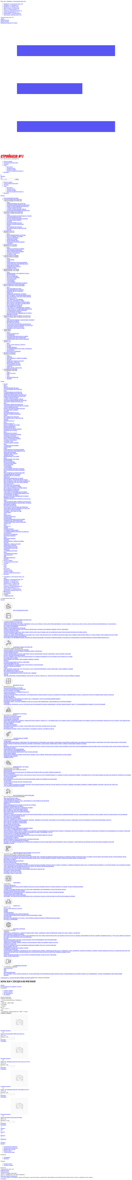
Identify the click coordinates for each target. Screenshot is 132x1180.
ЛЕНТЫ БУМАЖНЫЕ (16, 814)
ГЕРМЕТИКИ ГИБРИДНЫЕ (11, 742)
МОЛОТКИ (23, 839)
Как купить (10, 166)
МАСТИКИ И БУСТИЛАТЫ (11, 670)
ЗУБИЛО (58, 865)
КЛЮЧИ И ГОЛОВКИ (84, 831)
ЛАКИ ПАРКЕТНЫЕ (52, 669)
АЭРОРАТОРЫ (8, 689)
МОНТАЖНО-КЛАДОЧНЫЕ (69, 634)
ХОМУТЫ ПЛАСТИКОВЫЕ (48, 954)
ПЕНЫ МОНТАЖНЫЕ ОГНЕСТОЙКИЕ (34, 754)
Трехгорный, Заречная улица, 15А (12, 14)
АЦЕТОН (6, 673)
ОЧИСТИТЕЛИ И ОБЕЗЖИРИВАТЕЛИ (14, 750)
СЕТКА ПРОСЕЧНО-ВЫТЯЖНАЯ (52, 624)
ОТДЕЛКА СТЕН (8, 727)
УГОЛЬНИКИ (23, 807)
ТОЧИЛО (58, 858)
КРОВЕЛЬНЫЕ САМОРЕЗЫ (11, 950)
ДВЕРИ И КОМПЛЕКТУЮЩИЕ (12, 716)
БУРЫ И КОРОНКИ (40, 865)
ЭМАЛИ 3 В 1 (44, 675)
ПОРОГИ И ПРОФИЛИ (96, 720)
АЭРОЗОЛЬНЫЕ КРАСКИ (11, 652)
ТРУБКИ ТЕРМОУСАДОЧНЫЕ (58, 886)
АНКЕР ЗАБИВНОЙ (39, 933)
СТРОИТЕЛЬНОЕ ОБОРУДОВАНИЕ (14, 836)
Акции (2, 18)
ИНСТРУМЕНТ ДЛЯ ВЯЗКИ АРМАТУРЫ (66, 831)
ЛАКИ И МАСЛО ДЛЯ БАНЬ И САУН (22, 669)
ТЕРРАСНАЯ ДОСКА (109, 720)
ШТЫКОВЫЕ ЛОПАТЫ (104, 820)
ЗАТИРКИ (54, 634)
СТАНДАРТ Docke (9, 692)
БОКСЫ (43, 896)
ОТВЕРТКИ (127, 831)
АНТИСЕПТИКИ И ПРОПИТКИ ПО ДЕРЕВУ (16, 649)
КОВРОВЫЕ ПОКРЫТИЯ (11, 720)
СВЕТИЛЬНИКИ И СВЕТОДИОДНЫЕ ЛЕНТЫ (53, 889)
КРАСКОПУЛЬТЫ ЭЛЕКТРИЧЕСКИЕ (29, 856)
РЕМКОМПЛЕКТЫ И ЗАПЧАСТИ (26, 866)
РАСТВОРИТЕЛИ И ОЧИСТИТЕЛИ (13, 671)
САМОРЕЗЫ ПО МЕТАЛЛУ (53, 950)
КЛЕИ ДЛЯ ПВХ (41, 746)
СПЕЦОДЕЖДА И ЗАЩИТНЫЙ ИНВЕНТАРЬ (16, 833)
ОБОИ (19, 728)
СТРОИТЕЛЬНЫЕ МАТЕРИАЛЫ (13, 392)
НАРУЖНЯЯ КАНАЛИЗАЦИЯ (48, 779)
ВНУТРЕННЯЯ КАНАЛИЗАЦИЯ (13, 779)
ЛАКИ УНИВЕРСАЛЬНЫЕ (65, 669)
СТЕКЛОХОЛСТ (111, 624)
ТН (28, 692)
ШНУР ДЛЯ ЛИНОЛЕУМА (122, 720)
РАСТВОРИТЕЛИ (26, 673)
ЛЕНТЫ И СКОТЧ (9, 813)
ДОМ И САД (7, 526)
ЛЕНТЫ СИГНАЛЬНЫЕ (96, 814)
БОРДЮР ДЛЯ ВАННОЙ (32, 784)
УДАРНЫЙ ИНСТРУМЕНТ (11, 837)
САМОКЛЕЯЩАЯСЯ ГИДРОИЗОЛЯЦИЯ (60, 701)
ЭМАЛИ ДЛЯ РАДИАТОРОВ (56, 675)
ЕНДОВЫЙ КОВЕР (32, 694)
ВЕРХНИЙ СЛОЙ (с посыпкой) (12, 701)
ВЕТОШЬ (6, 918)
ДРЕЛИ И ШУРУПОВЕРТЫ (11, 856)
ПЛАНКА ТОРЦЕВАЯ (82, 694)
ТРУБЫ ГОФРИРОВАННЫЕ (75, 886)
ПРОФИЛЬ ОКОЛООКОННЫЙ (32, 704)
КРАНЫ (11, 775)
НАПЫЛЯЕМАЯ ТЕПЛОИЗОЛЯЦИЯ (14, 749)
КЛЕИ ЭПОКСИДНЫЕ (115, 746)
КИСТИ (24, 841)
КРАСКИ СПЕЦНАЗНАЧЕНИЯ (12, 666)
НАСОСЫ (39, 775)
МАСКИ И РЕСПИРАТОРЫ (15, 835)
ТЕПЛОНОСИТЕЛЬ (16, 781)
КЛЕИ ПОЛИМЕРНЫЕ (81, 746)
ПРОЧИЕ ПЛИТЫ (82, 632)
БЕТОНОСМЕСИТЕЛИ (10, 862)
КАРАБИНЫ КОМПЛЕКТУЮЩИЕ (29, 945)
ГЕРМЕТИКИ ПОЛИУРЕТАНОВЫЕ (23, 743)
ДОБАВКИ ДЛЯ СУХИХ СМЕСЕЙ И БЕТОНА (38, 634)
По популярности (5, 986)
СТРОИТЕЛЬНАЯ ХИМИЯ (11, 445)
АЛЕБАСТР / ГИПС (9, 634)
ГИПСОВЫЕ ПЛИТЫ (27, 632)
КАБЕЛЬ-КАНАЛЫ (33, 886)
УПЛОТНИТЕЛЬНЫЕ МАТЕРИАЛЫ (101, 775)
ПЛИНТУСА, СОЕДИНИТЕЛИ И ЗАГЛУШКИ (53, 720)
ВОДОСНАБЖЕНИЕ (9, 773)
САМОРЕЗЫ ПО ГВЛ (25, 950)
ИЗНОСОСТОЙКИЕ (34, 656)
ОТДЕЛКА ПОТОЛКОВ (10, 724)
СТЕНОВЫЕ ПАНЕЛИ (36, 728)
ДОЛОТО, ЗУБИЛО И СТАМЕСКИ (26, 831)
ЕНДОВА (11, 698)
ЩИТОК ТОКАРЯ (47, 835)
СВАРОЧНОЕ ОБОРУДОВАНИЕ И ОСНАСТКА (17, 867)
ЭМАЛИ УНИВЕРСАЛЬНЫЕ (72, 675)
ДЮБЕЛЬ (19, 942)
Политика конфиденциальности (15, 171)
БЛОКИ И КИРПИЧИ (10, 629)
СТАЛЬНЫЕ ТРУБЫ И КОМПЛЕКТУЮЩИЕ (68, 775)
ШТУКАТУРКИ (113, 634)
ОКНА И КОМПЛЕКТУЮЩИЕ (12, 722)
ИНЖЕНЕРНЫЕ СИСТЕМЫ (11, 459)
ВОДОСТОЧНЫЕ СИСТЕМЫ (12, 690)
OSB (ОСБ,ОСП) (8, 968)
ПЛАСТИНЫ (19, 948)
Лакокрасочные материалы (11, 1148)
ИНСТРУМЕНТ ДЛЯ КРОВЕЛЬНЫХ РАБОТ (16, 809)
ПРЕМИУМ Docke (22, 692)
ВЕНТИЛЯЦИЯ (8, 771)
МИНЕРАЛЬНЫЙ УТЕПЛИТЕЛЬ (61, 637)
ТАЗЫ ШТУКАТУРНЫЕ (29, 805)
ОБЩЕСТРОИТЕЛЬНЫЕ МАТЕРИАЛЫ (14, 628)
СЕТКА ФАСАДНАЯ (77, 624)
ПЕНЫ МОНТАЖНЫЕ (10, 753)
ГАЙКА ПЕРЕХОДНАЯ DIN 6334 (50, 935)
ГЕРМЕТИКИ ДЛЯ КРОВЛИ (62, 742)
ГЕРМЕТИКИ (7, 741)
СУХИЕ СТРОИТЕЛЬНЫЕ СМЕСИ (13, 633)
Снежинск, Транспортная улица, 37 (13, 10)
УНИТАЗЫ (115, 784)
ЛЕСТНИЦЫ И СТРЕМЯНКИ (12, 817)
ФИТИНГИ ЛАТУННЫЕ (124, 775)
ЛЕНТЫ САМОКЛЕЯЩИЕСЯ (82, 814)
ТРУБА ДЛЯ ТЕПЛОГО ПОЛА (27, 775)
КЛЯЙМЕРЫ (7, 948)
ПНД (43, 775)
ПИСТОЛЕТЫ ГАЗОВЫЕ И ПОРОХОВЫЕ (15, 821)
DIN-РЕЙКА (7, 896)
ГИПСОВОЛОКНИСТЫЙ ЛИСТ (12, 632)
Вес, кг (2, 1007)
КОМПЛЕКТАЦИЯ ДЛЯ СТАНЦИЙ (83, 865)
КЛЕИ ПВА (72, 746)
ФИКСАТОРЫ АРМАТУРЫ (11, 956)
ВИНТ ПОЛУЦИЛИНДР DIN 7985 (32, 935)
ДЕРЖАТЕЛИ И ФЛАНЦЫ (41, 772)
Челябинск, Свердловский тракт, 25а (16, 1)
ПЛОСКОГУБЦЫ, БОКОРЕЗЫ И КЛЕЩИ (15, 832)
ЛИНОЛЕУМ (28, 720)
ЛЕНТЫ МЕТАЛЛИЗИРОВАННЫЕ (63, 814)
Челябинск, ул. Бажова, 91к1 (11, 6)
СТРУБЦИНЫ (43, 832)
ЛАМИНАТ (21, 720)
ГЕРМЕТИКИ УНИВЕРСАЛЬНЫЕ (77, 743)
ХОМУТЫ (6, 953)
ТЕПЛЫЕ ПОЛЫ (27, 781)
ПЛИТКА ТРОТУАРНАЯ (22, 629)
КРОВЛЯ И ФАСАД (9, 423)
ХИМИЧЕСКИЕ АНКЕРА (11, 756)
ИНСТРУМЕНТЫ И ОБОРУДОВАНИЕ (14, 472)
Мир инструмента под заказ (11, 798)
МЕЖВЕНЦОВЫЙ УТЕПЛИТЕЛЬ (23, 637)
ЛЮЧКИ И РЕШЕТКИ (55, 772)
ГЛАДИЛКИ (12, 841)
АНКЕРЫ (6, 931)
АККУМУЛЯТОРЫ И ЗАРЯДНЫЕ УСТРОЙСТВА (17, 865)
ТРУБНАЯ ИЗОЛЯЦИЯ (10, 776)
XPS (12, 637)
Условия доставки (11, 169)
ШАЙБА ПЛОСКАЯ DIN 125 (67, 935)
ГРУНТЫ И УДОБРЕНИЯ (10, 919)
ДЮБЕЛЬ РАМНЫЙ (42, 942)
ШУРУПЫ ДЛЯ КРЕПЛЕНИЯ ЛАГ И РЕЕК (24, 952)
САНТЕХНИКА (8, 783)
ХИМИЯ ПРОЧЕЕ (8, 757)
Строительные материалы (10, 1146)
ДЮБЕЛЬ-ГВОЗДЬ (53, 942)
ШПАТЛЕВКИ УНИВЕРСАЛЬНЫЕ (29, 659)
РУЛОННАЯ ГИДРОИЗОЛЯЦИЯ (12, 700)
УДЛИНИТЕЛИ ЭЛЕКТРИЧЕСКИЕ (13, 893)
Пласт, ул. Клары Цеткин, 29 (11, 9)
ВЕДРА (6, 805)
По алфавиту (13, 986)
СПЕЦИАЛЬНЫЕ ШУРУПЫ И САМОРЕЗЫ (109, 950)
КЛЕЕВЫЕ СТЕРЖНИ (67, 865)
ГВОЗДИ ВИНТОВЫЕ (10, 939)
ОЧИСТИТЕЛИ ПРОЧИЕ (31, 752)
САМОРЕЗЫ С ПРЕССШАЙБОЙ (70, 950)
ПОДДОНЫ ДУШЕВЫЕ (67, 784)
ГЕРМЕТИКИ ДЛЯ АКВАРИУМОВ (28, 742)
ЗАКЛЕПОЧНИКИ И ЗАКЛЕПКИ (46, 831)
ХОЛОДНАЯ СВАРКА (10, 747)
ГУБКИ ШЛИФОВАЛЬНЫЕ (11, 800)
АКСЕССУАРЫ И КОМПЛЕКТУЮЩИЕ (14, 784)
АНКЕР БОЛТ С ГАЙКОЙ (19, 933)
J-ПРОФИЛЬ (14, 704)
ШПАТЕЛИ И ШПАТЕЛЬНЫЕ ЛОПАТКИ (102, 841)
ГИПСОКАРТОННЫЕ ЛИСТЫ (42, 632)
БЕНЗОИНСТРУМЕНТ (10, 859)
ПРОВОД (47, 886)
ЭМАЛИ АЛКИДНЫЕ (49, 653)
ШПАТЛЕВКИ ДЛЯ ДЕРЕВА (11, 659)
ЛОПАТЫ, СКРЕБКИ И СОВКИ (12, 818)
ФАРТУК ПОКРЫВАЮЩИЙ (47, 698)
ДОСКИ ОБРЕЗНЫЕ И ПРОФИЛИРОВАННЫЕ (41, 973)
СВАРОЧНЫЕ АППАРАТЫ (29, 869)
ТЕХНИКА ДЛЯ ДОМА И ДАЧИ (12, 871)
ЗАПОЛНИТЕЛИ (18, 698)
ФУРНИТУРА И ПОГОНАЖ (11, 717)
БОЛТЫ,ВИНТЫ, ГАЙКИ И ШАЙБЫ (14, 934)
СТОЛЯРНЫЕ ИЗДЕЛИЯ (10, 553)
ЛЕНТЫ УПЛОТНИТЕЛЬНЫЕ (12, 816)
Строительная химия (9, 1152)
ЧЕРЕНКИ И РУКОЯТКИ (91, 820)
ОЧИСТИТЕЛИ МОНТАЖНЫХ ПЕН (14, 752)
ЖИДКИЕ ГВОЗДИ (9, 746)
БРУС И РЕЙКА (8, 973)
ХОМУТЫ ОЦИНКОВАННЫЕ (32, 954)
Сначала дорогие (8, 992)
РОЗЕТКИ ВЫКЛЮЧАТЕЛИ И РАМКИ (14, 890)
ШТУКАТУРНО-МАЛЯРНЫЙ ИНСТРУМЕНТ (16, 840)
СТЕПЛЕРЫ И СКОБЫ (33, 832)
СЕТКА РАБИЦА (66, 624)
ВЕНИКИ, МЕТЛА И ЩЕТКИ (12, 802)
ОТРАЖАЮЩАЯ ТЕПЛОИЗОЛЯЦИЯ (80, 637)
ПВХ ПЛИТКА (36, 720)
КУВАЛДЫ (17, 839)
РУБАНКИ (53, 858)
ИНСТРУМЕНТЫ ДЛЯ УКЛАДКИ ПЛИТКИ (16, 810)
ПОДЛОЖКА (7, 637)
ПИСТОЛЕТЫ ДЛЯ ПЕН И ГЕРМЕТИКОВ (15, 822)
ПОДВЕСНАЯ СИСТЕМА (49, 726)
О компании (7, 1157)
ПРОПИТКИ (38, 651)
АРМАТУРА (7, 624)
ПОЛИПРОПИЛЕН (50, 775)
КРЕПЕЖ (16, 775)
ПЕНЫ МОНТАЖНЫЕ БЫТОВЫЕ (13, 754)
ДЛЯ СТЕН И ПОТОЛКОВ (21, 656)
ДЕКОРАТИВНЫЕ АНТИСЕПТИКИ (13, 651)
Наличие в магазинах (6, 998)
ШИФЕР (48, 629)
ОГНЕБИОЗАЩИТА (29, 651)
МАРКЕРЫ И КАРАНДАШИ (40, 841)
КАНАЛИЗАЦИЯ (8, 777)
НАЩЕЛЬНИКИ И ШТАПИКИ (72, 973)
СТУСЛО (49, 832)
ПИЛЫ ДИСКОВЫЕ (102, 856)
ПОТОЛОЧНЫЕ (52, 656)
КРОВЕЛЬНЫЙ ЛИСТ (10, 697)
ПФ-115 (33, 675)
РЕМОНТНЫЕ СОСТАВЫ (88, 634)
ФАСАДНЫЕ (68, 656)
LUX (15, 692)
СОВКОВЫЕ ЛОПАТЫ (77, 820)
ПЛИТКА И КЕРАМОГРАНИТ (74, 720)
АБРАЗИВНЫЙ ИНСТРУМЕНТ (12, 799)
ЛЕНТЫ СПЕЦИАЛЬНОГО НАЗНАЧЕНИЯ (115, 814)
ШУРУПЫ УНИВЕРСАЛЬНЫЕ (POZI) (60, 952)
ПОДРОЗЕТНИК (50, 896)
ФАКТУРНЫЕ (61, 656)
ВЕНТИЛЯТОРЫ (8, 772)
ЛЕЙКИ (6, 911)
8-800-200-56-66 (5, 20)
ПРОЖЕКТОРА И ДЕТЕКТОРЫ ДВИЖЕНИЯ (27, 889)
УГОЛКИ (25, 948)
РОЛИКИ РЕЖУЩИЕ (24, 811)
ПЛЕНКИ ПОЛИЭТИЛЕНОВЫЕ (29, 915)
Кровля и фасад (8, 1150)
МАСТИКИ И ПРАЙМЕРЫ (11, 626)
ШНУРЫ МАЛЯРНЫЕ (85, 841)
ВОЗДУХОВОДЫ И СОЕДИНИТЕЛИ (23, 772)
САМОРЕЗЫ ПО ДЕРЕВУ (38, 950)
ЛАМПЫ (6, 889)
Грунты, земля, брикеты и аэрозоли (13, 908)
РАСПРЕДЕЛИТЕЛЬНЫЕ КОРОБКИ (65, 896)
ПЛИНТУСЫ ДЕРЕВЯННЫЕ (89, 973)
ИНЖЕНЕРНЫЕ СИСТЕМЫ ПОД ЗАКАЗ (15, 769)
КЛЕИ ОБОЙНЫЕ (63, 746)
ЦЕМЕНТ (98, 634)
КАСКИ (6, 835)
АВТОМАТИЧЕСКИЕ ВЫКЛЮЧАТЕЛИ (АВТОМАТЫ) (26, 896)
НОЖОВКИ (25, 828)
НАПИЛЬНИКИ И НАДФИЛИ (115, 831)
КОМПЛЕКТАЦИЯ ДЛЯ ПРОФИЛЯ (61, 632)
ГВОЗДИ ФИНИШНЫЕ (37, 939)
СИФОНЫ (100, 784)
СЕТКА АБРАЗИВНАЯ (25, 800)
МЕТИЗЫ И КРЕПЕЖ (9, 538)
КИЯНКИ (10, 839)
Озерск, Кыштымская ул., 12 (11, 12)
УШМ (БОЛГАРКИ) (67, 858)
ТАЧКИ (40, 915)
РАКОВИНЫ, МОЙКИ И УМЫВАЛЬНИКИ (85, 784)
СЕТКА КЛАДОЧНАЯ (36, 624)
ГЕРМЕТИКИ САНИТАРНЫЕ (41, 743)
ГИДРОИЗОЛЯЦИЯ (20, 634)
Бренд (2, 1001)
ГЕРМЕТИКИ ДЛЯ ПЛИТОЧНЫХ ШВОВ (107, 742)
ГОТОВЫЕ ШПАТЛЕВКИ (11, 658)
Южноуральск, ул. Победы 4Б (11, 8)
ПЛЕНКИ (18, 825)
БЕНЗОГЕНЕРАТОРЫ (10, 860)
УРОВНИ (30, 807)
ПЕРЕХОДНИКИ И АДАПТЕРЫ (102, 865)
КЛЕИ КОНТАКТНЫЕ (52, 746)
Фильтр (3, 985)
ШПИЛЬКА (28, 937)
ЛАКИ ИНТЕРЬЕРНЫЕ (39, 669)
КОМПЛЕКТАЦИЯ (9, 696)
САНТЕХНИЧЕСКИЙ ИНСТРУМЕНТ (14, 786)
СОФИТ (72, 704)
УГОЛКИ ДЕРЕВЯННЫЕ (104, 973)
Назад (8, 202)
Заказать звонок (5, 21)
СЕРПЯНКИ (26, 624)
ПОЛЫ (79, 634)
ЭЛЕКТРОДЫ (41, 869)
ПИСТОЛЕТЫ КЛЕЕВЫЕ (25, 858)
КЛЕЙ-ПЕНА (125, 746)
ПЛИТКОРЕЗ (14, 811)
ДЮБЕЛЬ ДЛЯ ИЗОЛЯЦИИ (29, 942)
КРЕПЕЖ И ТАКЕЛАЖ (10, 943)
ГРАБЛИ (6, 915)
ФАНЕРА (6, 975)
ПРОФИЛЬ (74, 632)
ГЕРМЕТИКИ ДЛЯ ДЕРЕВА (46, 742)
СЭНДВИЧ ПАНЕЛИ (48, 728)
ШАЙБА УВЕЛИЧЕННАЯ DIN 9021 (85, 935)
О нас (5, 165)
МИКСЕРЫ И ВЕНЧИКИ (55, 841)
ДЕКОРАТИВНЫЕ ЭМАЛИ (23, 675)
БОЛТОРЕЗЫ (7, 828)
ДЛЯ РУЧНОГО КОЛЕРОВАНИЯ (34, 664)
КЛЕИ (59, 634)
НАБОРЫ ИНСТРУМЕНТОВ (98, 831)
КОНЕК (26, 698)
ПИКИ (31, 828)
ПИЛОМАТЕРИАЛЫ (9, 972)
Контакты (6, 172)
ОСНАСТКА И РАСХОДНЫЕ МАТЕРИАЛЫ (16, 863)
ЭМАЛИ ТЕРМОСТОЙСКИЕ (63, 653)
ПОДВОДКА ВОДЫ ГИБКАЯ (52, 784)
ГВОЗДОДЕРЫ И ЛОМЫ (10, 831)
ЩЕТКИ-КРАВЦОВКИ (47, 866)
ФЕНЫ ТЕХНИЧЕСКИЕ (79, 858)
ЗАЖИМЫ (6, 886)
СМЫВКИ (33, 673)
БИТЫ (32, 865)
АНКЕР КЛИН (30, 933)
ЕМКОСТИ (7, 803)
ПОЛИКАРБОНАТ (9, 912)
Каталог (3, 195)
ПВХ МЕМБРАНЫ (43, 701)
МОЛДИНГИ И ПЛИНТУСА (11, 726)
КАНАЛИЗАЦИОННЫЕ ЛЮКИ (31, 779)
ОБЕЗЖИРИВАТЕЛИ (15, 673)
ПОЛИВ (6, 909)
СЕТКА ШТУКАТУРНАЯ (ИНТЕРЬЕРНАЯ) (95, 624)
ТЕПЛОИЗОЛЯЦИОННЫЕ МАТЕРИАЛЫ (15, 636)
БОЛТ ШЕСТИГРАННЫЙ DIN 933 (13, 935)
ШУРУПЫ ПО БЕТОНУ (43, 952)
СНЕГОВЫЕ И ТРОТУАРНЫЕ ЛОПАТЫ (60, 820)
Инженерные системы (9, 1149)
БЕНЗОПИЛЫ (19, 860)
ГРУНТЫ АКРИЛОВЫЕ (10, 653)
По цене (19, 986)
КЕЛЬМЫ (18, 841)
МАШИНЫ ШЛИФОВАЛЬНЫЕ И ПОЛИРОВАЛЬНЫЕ (61, 856)
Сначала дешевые (8, 990)
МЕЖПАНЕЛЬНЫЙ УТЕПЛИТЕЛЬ (42, 637)
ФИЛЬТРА (114, 775)
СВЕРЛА (38, 866)
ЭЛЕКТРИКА (7, 515)
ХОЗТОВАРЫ (7, 916)
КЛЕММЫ (42, 886)
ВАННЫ (41, 784)
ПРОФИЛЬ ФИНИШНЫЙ (48, 704)
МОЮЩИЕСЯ (44, 656)
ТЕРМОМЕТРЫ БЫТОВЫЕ (52, 918)
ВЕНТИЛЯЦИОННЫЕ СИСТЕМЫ (13, 688)
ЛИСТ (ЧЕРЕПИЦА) (33, 698)
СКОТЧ (23, 816)
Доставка (6, 164)
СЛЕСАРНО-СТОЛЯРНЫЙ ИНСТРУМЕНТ (15, 829)
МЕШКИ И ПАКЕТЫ (9, 825)
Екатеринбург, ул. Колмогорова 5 (12, 13)
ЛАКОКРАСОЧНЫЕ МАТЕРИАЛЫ (13, 404)
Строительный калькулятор (11, 162)
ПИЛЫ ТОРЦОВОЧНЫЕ (115, 856)
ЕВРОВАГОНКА (59, 973)
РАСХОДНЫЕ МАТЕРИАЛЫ (11, 824)
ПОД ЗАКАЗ (116, 935)
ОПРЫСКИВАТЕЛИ (14, 915)
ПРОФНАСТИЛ (42, 629)
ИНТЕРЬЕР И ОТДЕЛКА (10, 433)
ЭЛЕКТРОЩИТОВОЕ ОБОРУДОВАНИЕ (15, 895)
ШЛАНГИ (6, 775)
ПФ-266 (38, 675)
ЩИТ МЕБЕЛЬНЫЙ (116, 973)
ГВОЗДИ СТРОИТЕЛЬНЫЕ (23, 939)
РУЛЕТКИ (16, 807)
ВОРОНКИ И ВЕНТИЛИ (19, 689)
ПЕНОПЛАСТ (105, 637)
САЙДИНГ (7, 703)
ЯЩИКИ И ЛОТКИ (9, 843)
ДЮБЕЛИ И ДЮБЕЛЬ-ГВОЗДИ (12, 941)
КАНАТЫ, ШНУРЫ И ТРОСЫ (12, 945)
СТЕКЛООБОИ (25, 728)
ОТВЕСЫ (65, 841)
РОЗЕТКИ (39, 892)
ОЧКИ (25, 835)
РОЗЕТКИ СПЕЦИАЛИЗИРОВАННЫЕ (53, 892)
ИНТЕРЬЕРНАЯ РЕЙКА (10, 728)
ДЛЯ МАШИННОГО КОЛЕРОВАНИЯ (14, 664)
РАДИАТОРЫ (7, 781)
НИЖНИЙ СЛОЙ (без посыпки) (29, 701)
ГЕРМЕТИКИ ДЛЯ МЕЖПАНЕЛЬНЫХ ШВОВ (83, 742)
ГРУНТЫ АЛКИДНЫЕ (23, 653)
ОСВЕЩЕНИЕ (8, 888)
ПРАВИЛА (71, 841)
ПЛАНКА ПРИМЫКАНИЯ (68, 694)
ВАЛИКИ (6, 841)
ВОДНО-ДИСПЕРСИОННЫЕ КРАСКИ (14, 655)
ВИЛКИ (12, 886)
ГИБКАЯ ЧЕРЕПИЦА (10, 693)
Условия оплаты (11, 168)
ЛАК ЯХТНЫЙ (8, 669)
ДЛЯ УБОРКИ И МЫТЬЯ (32, 918)
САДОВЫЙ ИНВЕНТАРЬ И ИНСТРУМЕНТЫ (16, 914)
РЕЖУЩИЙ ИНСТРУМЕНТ (11, 826)
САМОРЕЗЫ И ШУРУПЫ (11, 949)
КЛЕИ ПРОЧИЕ (92, 746)
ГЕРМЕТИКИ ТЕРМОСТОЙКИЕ (58, 743)
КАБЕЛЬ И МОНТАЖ (10, 885)
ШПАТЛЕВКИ (105, 634)
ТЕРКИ (76, 841)
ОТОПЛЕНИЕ (7, 780)
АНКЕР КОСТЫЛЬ (62, 933)
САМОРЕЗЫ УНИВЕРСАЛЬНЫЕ (88, 950)
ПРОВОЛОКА (33, 629)
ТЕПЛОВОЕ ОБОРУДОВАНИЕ (12, 870)
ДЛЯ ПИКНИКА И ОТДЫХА (17, 918)
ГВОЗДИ (11, 694)
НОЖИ (13, 828)
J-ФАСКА (21, 704)
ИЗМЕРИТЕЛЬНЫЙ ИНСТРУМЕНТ (13, 806)
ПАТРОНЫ (12, 889)
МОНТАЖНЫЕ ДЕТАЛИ (10, 946)
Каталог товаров (8, 161)
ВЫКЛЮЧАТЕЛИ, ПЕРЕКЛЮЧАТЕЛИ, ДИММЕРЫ (18, 892)
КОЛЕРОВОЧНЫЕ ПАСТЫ (11, 663)
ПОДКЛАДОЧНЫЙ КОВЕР (96, 694)
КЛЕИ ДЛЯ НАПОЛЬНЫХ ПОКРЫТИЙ (25, 746)
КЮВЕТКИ (29, 841)
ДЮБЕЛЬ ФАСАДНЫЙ (10, 942)
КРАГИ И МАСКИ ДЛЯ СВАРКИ (13, 869)
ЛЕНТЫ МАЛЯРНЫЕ (48, 814)
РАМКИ (34, 892)
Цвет (2, 1010)
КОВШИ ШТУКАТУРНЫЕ (15, 805)
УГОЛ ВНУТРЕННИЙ (99, 704)
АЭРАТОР (6, 694)
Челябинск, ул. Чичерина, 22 (11, 5)
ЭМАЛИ (6, 674)
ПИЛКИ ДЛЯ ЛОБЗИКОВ (118, 865)
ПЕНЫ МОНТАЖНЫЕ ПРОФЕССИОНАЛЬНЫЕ (58, 754)
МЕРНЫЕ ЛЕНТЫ (9, 807)
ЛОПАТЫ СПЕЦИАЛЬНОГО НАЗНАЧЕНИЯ (16, 820)
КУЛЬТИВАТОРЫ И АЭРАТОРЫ (12, 873)
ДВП (5, 969)
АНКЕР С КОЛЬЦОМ (74, 933)
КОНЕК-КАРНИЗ (42, 694)
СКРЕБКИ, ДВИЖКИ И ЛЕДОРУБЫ (38, 820)
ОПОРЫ (13, 948)
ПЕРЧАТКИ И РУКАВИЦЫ (34, 835)
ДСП (5, 971)
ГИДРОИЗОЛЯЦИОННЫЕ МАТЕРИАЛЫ (15, 625)
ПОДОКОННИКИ (8, 723)
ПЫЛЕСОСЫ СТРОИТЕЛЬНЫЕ (41, 858)
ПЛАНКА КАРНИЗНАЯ (54, 694)
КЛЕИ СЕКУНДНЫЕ (102, 746)
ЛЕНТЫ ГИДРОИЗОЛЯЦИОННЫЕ (32, 814)
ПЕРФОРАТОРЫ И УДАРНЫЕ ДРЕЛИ (86, 856)
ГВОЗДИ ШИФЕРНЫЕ (50, 939)
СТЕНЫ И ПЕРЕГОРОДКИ (11, 630)
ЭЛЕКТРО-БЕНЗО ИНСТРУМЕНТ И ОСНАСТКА (17, 501)
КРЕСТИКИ (7, 811)
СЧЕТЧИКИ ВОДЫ (86, 775)
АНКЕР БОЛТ (7, 933)
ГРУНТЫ (6, 660)
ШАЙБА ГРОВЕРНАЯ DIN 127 (104, 935)
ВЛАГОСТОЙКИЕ (9, 656)
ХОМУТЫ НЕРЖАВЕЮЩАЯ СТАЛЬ (14, 954)
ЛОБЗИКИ (43, 856)
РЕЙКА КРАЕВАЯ (109, 694)
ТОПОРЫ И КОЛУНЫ (33, 839)
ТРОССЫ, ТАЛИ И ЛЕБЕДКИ (48, 945)
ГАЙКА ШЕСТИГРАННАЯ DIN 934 (15, 937)
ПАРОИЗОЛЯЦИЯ (96, 637)
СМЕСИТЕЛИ (107, 784)
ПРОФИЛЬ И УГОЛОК (17, 624)
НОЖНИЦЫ (18, 828)
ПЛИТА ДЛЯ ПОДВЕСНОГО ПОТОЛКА (30, 726)
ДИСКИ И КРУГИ (51, 865)
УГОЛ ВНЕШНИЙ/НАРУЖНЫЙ (84, 704)
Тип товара (3, 1004)
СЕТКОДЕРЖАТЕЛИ (37, 800)
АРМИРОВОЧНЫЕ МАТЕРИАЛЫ (13, 622)
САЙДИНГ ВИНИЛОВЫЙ (63, 704)
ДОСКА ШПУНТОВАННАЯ (20, 973)
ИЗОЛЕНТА (7, 814)
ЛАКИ (5, 667)
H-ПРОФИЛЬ (7, 704)
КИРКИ (6, 839)
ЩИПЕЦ (58, 698)
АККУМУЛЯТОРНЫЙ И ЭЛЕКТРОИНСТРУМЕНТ (17, 855)
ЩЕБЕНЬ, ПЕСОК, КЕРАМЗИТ (59, 629)
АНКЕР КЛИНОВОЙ (51, 933)
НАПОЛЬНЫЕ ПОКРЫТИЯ (11, 719)
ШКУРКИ (46, 800)
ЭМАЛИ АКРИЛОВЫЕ (36, 653)
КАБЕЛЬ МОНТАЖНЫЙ (21, 886)
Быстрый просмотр (6, 1030)
